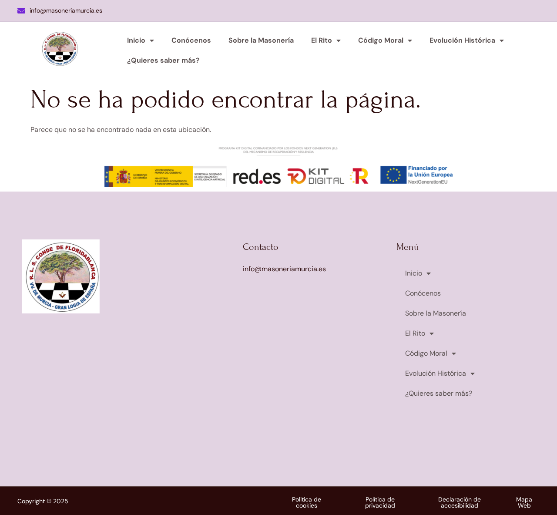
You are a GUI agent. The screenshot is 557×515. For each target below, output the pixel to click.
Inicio (136, 40)
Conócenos (191, 40)
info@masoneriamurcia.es (66, 10)
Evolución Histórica (462, 40)
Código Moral (380, 40)
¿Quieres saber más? (163, 60)
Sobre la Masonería (261, 40)
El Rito (321, 40)
